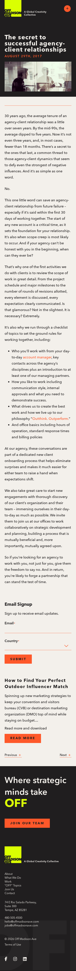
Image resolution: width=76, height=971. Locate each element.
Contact (10, 893)
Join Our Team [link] (27, 823)
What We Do (13, 877)
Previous (11, 755)
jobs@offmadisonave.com (21, 925)
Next (64, 755)
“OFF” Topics (13, 885)
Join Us (9, 889)
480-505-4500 (13, 917)
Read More (22, 738)
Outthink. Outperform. (50, 418)
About (9, 874)
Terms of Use (13, 944)
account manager (37, 357)
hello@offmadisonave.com (22, 921)
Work (8, 881)
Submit (18, 659)
